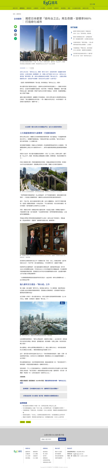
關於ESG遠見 (58, 451)
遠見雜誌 (45, 451)
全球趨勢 (18, 18)
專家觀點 (63, 8)
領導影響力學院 (47, 462)
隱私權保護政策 (59, 456)
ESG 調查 (35, 454)
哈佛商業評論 (46, 460)
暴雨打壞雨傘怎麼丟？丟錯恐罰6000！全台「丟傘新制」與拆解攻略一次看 (83, 32)
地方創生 (28, 422)
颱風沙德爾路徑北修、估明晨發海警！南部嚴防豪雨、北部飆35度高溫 (83, 38)
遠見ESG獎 (85, 8)
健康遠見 (45, 458)
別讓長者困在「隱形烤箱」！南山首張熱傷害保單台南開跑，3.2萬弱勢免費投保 (83, 43)
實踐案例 (29, 8)
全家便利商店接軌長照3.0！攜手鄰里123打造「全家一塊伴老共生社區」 (83, 55)
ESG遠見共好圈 (76, 8)
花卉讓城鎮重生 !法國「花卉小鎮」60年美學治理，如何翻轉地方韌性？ (44, 408)
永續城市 (56, 8)
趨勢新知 (22, 8)
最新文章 (15, 8)
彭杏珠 (32, 68)
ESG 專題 (35, 458)
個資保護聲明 (58, 458)
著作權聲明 (58, 454)
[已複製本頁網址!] (15, 36)
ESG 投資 (27, 456)
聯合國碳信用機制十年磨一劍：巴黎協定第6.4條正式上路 (39, 406)
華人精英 (45, 454)
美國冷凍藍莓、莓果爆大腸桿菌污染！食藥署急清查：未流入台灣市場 (43, 417)
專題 (69, 8)
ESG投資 (49, 8)
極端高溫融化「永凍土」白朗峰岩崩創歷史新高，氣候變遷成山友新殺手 (44, 415)
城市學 (44, 456)
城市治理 (22, 422)
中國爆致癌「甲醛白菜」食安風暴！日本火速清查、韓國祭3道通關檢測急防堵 (45, 411)
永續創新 (36, 8)
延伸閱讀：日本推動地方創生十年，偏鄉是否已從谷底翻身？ (41, 388)
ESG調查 (42, 8)
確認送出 (62, 439)
